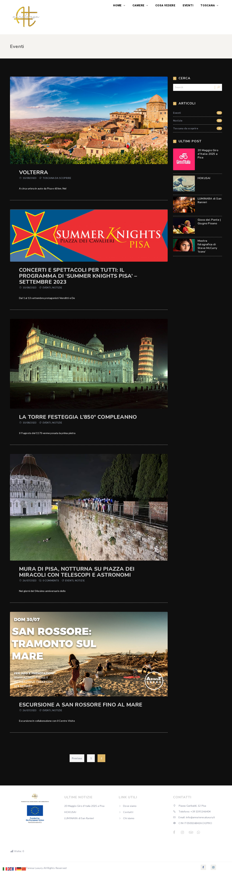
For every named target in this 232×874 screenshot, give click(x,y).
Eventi (188, 5)
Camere (138, 5)
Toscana (208, 5)
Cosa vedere (165, 5)
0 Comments (51, 580)
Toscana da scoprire (57, 178)
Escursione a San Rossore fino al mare (80, 705)
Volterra (33, 172)
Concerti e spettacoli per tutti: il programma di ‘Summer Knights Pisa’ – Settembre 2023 (78, 276)
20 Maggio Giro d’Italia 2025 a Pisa (208, 153)
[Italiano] (5, 868)
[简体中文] (24, 868)
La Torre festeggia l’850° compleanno (78, 417)
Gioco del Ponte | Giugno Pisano (209, 221)
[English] (9, 868)
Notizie (57, 287)
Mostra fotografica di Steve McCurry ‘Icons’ (207, 246)
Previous (77, 758)
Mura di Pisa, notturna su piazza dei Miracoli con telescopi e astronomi (76, 572)
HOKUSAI (204, 178)
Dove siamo (129, 805)
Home (118, 5)
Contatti (128, 812)
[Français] (14, 868)
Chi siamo (128, 818)
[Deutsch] (19, 868)
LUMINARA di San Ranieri (79, 818)
